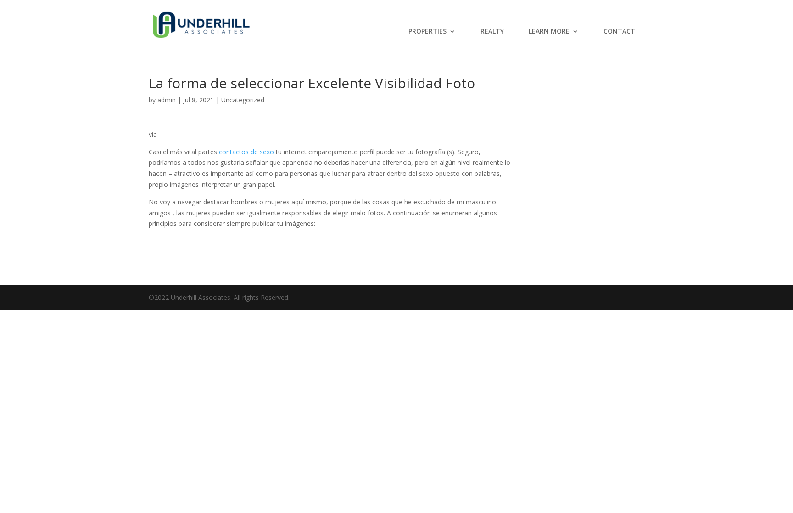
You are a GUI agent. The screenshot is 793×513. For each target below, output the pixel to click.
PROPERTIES (427, 31)
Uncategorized (242, 100)
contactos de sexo (246, 151)
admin (166, 100)
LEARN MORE (549, 31)
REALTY (492, 31)
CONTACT (619, 31)
